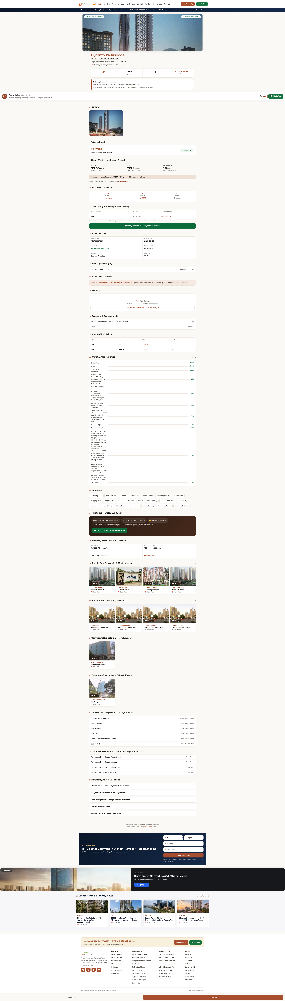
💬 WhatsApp (275, 96)
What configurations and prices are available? (110, 800)
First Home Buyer (139, 980)
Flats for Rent (116, 954)
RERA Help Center (166, 973)
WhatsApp (202, 4)
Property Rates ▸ (151, 556)
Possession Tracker (167, 961)
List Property (188, 4)
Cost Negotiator (138, 973)
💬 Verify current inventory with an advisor (142, 226)
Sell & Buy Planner (139, 967)
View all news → (203, 896)
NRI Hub (188, 964)
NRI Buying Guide (165, 970)
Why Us (167, 4)
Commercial (137, 4)
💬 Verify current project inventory (109, 530)
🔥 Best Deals (99, 4)
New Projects (113, 4)
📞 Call (263, 96)
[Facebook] (83, 970)
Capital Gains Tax (139, 977)
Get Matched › (183, 855)
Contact (188, 961)
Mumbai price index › (122, 182)
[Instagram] (88, 970)
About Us (189, 958)
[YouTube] (99, 970)
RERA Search (116, 970)
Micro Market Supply (167, 964)
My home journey (139, 954)
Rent (128, 4)
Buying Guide (137, 983)
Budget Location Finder (141, 961)
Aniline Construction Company (105, 59)
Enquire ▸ (213, 997)
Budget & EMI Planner (140, 958)
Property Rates (165, 977)
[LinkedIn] (94, 970)
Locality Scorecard (166, 954)
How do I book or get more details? (106, 813)
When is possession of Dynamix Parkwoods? (110, 786)
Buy (122, 4)
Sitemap (188, 980)
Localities (157, 4)
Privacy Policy (190, 970)
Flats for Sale (116, 958)
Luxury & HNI (190, 967)
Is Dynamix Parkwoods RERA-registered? (108, 793)
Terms (187, 973)
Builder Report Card (166, 958)
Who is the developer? (100, 807)
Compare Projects (139, 970)
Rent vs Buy (136, 964)
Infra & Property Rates (167, 967)
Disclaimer (189, 977)
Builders (148, 4)
